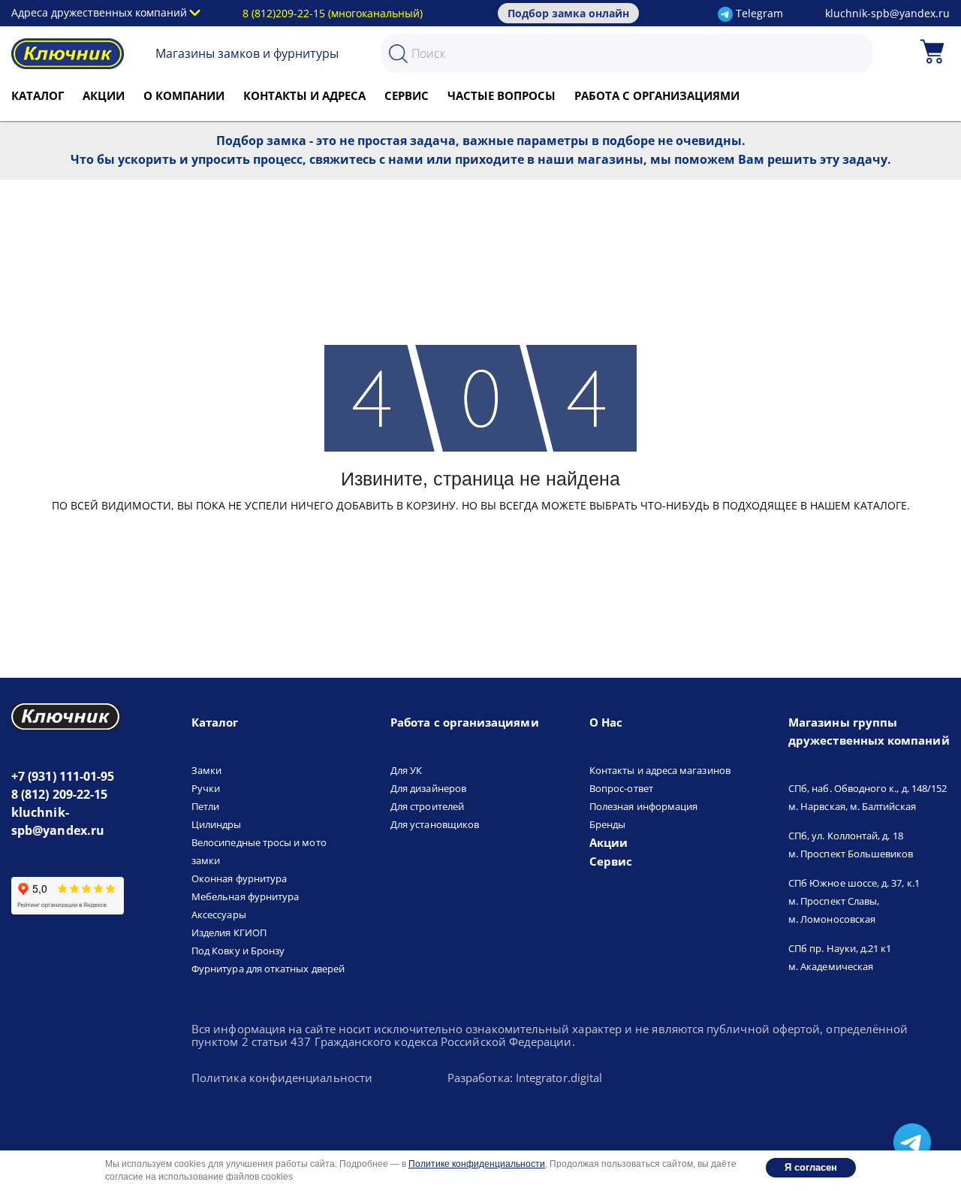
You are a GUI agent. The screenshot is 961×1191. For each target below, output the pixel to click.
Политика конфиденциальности (281, 1078)
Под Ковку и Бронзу (238, 950)
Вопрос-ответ (621, 788)
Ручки (205, 788)
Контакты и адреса (304, 95)
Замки (206, 770)
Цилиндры (216, 824)
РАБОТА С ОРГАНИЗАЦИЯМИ (657, 95)
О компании (183, 95)
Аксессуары (218, 914)
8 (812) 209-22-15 (59, 794)
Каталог (37, 95)
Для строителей (427, 806)
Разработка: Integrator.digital (524, 1078)
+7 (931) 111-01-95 (62, 776)
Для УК (406, 770)
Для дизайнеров (428, 788)
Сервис (406, 95)
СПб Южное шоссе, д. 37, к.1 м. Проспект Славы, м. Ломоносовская (854, 901)
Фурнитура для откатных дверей (268, 968)
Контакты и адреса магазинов (660, 770)
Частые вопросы (501, 95)
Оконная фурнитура (239, 878)
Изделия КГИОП (229, 932)
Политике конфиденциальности (476, 1164)
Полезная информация (643, 806)
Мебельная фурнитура (245, 896)
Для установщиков (434, 824)
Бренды (607, 824)
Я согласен (811, 1167)
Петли (205, 806)
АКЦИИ (104, 95)
